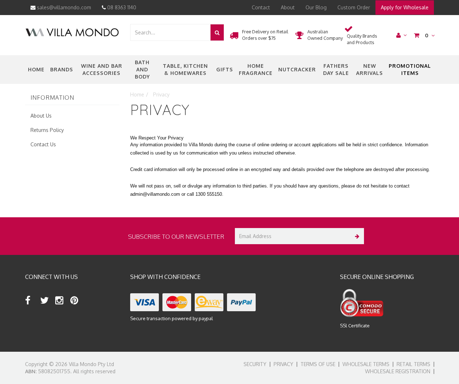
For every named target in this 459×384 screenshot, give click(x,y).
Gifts (224, 69)
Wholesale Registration (397, 371)
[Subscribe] (356, 236)
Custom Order (353, 7)
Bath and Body (142, 69)
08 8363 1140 (121, 7)
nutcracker (297, 69)
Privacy (283, 364)
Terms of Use (318, 364)
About (288, 7)
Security (254, 364)
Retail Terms (413, 364)
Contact (261, 7)
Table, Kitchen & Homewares (185, 69)
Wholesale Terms (365, 364)
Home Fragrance (256, 69)
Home (36, 69)
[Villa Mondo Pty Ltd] (72, 32)
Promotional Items (410, 69)
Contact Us (43, 144)
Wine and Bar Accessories (101, 69)
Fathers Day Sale (336, 69)
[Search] (217, 32)
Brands (61, 69)
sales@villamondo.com (63, 7)
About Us (41, 116)
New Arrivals (369, 69)
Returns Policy (47, 130)
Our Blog (316, 7)
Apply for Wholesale (405, 7)
